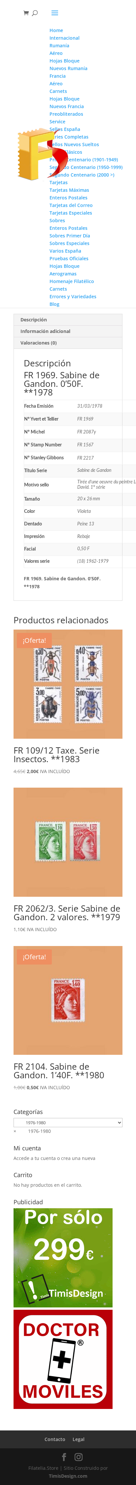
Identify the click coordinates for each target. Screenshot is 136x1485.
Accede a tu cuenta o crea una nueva (54, 1158)
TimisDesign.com (68, 1476)
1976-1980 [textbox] (32, 1131)
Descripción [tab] (33, 319)
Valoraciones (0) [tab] (38, 343)
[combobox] (32, 1131)
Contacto (55, 1439)
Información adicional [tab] (45, 331)
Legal (79, 1439)
